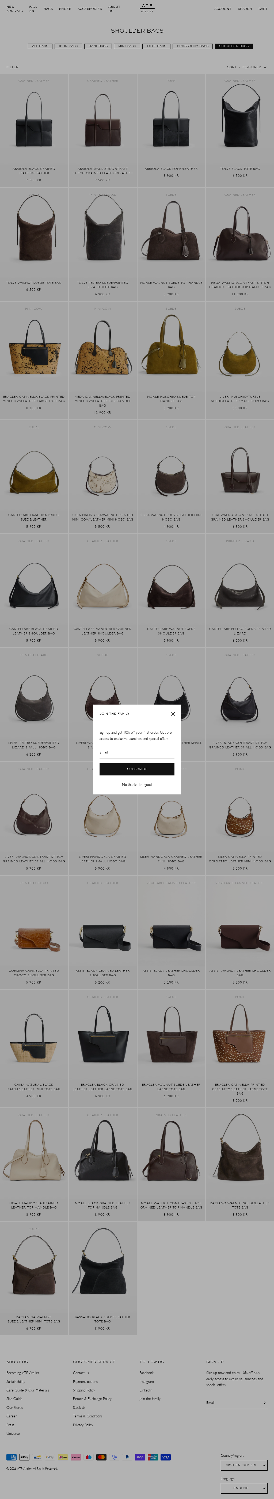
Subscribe (137, 769)
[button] (173, 714)
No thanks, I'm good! (137, 784)
